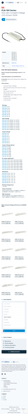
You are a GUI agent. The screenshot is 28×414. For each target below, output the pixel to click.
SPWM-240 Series (18, 292)
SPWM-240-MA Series (6, 256)
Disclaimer (18, 408)
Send (14, 330)
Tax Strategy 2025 (13, 410)
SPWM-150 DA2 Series (19, 274)
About (4, 396)
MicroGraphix (17, 412)
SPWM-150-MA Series (19, 239)
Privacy (12, 408)
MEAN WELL (14, 62)
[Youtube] (5, 374)
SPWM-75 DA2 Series (6, 292)
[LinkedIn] (2, 374)
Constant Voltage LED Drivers (18, 65)
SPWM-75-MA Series (19, 256)
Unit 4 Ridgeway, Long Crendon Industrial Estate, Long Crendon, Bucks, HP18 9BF (10, 384)
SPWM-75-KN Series (19, 221)
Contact (5, 399)
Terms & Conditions (5, 408)
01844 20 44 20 (15, 351)
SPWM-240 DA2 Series (6, 274)
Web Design (10, 412)
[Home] (14, 2)
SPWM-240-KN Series (6, 221)
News (4, 397)
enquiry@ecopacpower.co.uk (9, 389)
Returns (23, 408)
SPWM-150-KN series (6, 239)
